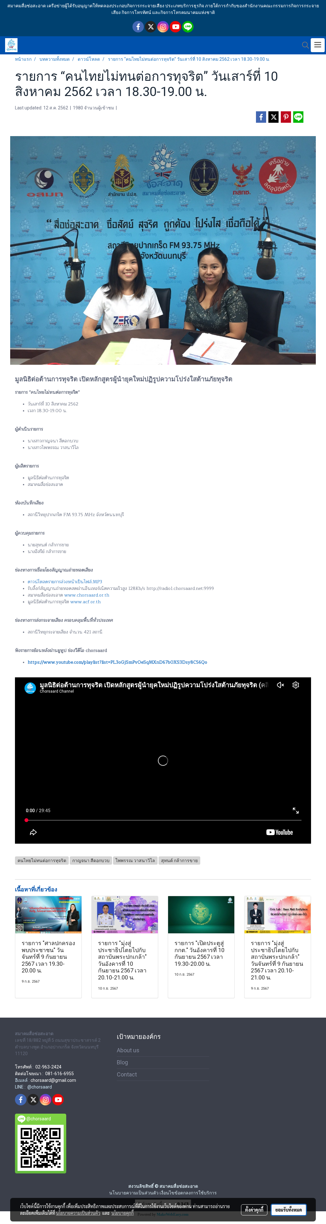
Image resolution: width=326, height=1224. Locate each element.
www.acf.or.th (85, 601)
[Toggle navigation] (318, 45)
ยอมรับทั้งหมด (288, 1210)
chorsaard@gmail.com (53, 1080)
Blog (122, 1062)
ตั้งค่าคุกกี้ (254, 1210)
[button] (303, 45)
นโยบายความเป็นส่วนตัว (78, 1213)
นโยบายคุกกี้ (122, 1213)
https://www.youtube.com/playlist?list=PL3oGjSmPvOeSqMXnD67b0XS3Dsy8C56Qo (117, 662)
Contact (127, 1074)
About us (128, 1050)
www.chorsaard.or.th (86, 595)
